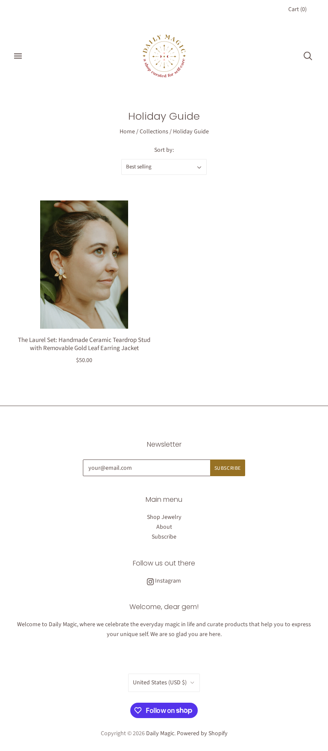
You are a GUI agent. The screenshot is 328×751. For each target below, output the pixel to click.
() (297, 9)
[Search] (308, 56)
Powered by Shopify (202, 733)
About (164, 527)
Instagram (167, 581)
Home (127, 131)
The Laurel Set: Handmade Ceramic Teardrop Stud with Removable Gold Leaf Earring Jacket (84, 344)
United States (160, 682)
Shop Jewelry (164, 517)
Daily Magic (160, 733)
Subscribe (164, 537)
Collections (154, 131)
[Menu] (18, 56)
